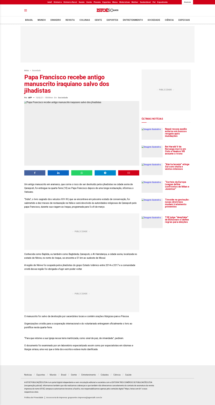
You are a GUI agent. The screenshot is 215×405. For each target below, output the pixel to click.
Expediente (162, 2)
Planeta (97, 2)
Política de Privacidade (33, 398)
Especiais (184, 20)
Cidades (105, 374)
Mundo (42, 20)
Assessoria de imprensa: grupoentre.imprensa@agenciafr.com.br (74, 398)
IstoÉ (49, 2)
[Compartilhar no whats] (81, 172)
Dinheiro (58, 2)
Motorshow (124, 2)
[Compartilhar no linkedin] (58, 172)
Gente (89, 2)
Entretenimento (133, 20)
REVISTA (70, 20)
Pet (154, 2)
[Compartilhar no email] (128, 172)
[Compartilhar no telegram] (105, 172)
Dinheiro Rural (70, 2)
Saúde (82, 2)
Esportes (106, 2)
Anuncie (187, 2)
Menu (115, 2)
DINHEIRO (55, 20)
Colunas (84, 20)
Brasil (29, 20)
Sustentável (145, 2)
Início (26, 70)
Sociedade (154, 20)
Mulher (134, 2)
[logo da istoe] (107, 10)
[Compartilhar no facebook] (34, 172)
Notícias (28, 374)
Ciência (169, 20)
